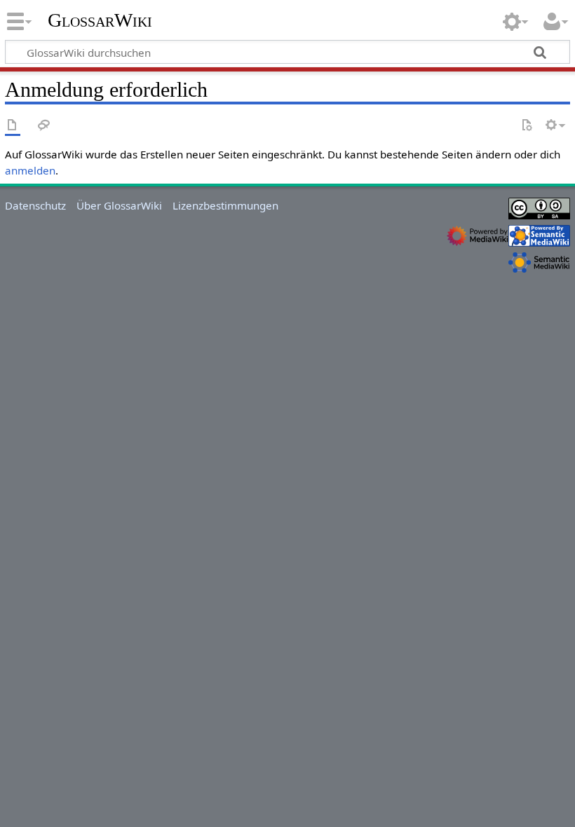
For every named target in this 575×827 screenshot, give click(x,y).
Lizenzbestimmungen (225, 205)
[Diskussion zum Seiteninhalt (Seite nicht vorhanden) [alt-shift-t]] (44, 126)
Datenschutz (35, 205)
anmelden (30, 170)
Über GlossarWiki (119, 205)
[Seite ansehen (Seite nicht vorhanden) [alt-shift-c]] (12, 126)
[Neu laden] (527, 126)
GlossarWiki (100, 20)
